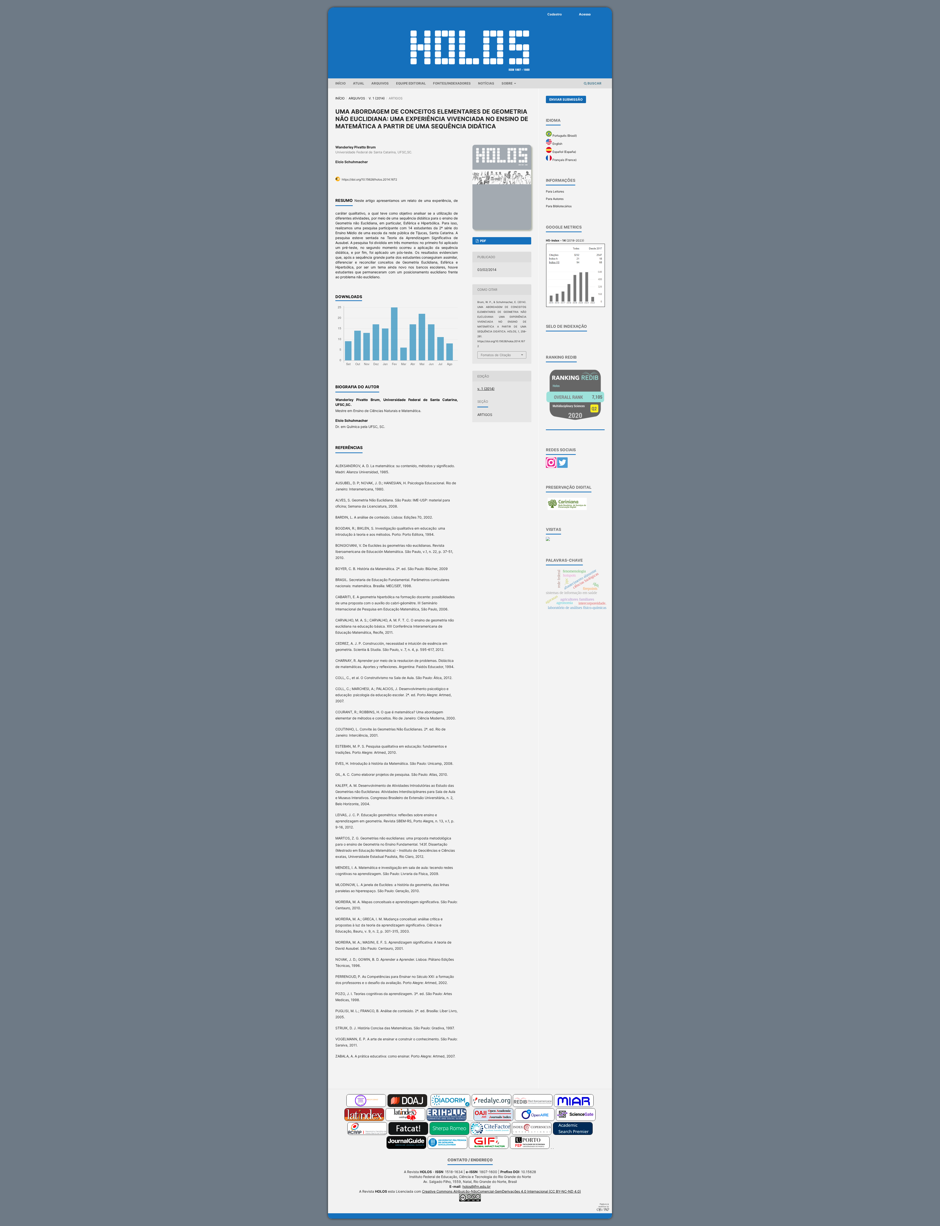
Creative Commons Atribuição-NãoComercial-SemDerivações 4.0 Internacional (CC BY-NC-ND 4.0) (501, 1191)
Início (340, 83)
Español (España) (564, 152)
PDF (482, 241)
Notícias (486, 83)
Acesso (585, 14)
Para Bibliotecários (559, 206)
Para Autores (555, 199)
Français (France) (564, 160)
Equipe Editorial (411, 83)
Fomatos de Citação (496, 355)
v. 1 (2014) (377, 98)
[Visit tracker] (548, 540)
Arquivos (380, 83)
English (557, 144)
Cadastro (554, 14)
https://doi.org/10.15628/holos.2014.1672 (369, 179)
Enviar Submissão (566, 99)
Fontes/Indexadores (452, 83)
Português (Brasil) (564, 135)
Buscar (594, 83)
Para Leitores (555, 191)
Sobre (507, 83)
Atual (358, 83)
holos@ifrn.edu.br (476, 1186)
